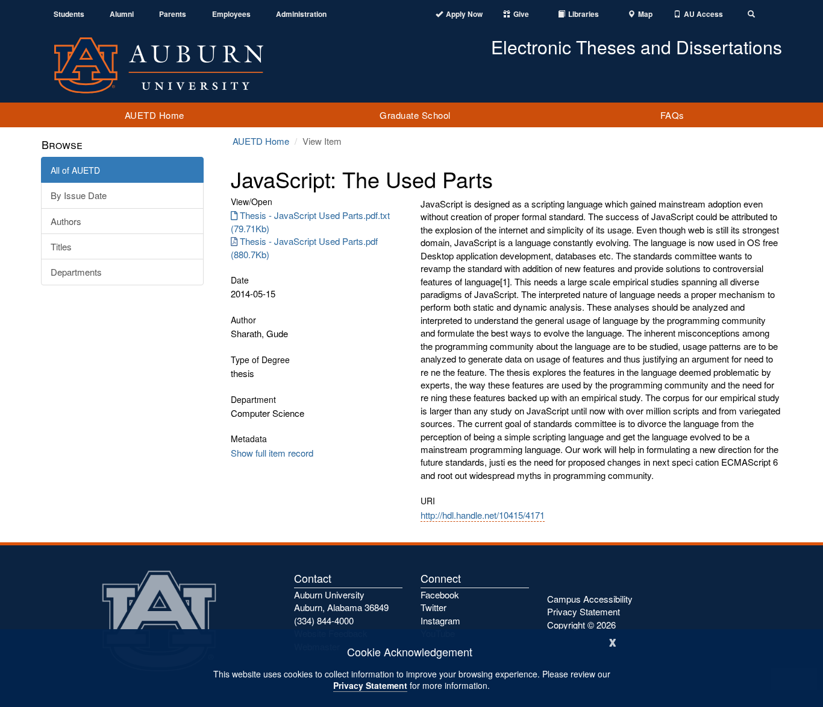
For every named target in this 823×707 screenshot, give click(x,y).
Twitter (433, 607)
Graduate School (415, 115)
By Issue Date (79, 195)
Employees (231, 14)
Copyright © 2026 (581, 624)
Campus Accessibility (590, 598)
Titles (61, 246)
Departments (76, 271)
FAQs (672, 115)
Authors (66, 221)
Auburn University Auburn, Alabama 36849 (341, 600)
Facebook (440, 594)
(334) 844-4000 (324, 620)
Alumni (122, 14)
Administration (301, 14)
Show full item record (272, 452)
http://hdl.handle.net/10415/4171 (483, 515)
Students (69, 14)
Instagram (440, 620)
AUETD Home (154, 115)
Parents (172, 14)
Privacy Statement (370, 685)
